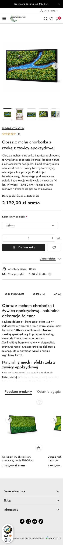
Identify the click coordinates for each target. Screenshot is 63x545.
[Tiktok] (40, 521)
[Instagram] (28, 521)
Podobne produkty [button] (18, 391)
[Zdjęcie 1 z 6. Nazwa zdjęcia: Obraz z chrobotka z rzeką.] (7, 114)
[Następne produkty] (54, 420)
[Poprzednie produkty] (9, 420)
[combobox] (30, 225)
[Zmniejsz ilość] (5, 238)
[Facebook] (22, 521)
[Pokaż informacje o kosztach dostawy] (50, 274)
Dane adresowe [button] (14, 491)
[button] (55, 66)
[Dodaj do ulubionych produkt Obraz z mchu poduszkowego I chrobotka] (39, 401)
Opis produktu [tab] (14, 294)
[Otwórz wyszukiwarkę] (46, 18)
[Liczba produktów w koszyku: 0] (57, 18)
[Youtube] (34, 521)
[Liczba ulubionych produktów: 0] (51, 18)
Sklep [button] (7, 500)
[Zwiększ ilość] (52, 238)
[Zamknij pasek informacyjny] (59, 4)
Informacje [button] (11, 509)
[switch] (8, 540)
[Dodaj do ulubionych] (54, 247)
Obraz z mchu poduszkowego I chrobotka (19, 458)
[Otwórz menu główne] (4, 18)
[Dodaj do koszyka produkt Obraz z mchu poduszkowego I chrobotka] (39, 448)
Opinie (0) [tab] (39, 294)
